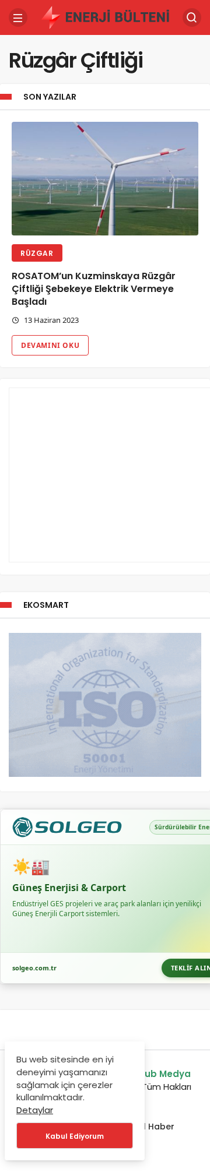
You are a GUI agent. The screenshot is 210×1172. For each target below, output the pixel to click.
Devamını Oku (50, 345)
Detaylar (34, 1110)
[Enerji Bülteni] (105, 16)
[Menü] (18, 17)
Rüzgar (37, 253)
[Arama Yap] (192, 17)
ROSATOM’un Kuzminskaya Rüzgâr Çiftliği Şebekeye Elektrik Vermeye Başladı (94, 289)
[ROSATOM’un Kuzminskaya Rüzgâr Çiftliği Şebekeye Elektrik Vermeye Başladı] (105, 178)
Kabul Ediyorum (75, 1136)
